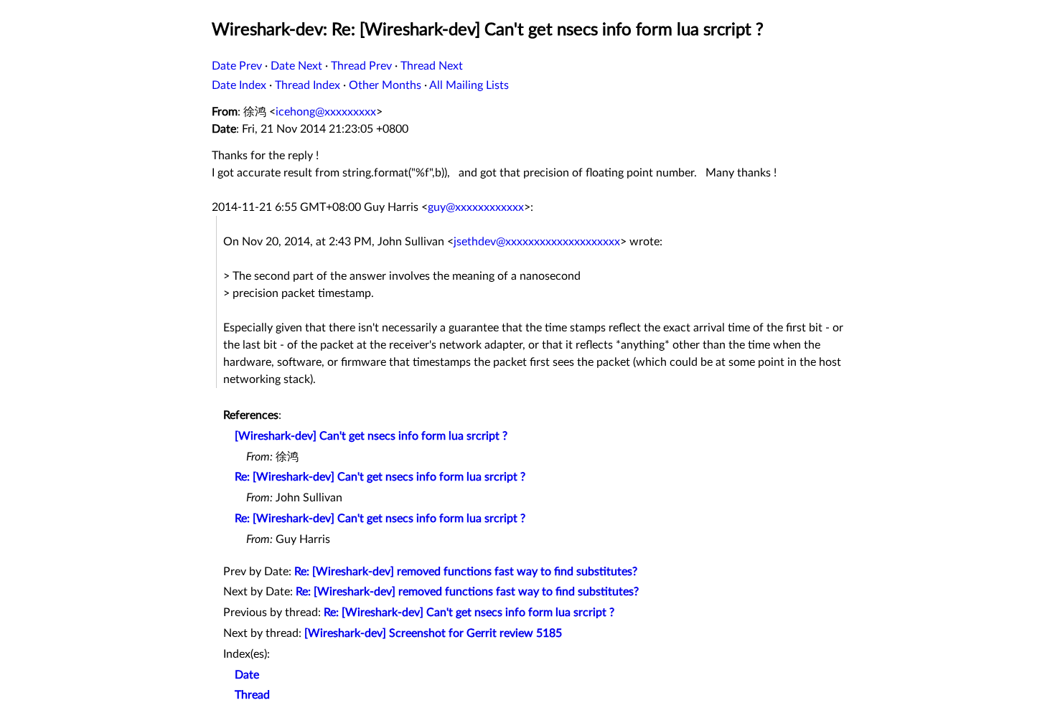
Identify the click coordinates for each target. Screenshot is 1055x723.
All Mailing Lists (469, 85)
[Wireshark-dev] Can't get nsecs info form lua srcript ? (371, 436)
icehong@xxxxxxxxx (326, 112)
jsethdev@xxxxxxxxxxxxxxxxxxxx (537, 241)
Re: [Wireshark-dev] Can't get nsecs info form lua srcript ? (380, 477)
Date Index (239, 85)
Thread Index (307, 85)
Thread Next (431, 66)
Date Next (296, 66)
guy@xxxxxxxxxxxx (476, 207)
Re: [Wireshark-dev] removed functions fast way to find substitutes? (465, 571)
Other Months (385, 85)
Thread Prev (361, 66)
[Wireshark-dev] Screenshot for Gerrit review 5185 (433, 633)
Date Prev (237, 66)
